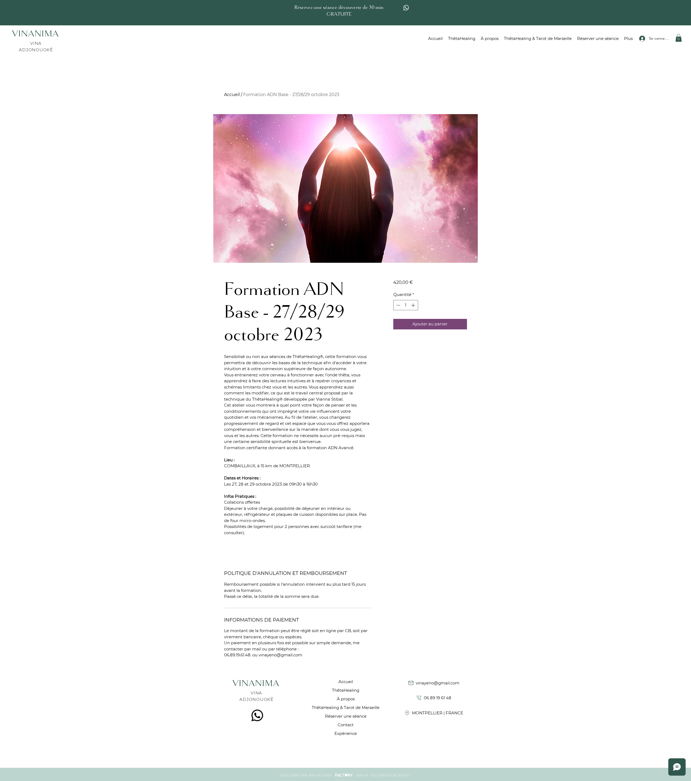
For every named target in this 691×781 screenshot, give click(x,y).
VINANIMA (36, 34)
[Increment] (413, 305)
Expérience (345, 733)
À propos (346, 698)
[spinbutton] (405, 305)
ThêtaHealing (345, 690)
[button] (678, 38)
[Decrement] (397, 305)
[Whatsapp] (406, 7)
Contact (346, 724)
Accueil (232, 94)
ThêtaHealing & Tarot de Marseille (346, 707)
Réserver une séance (346, 716)
